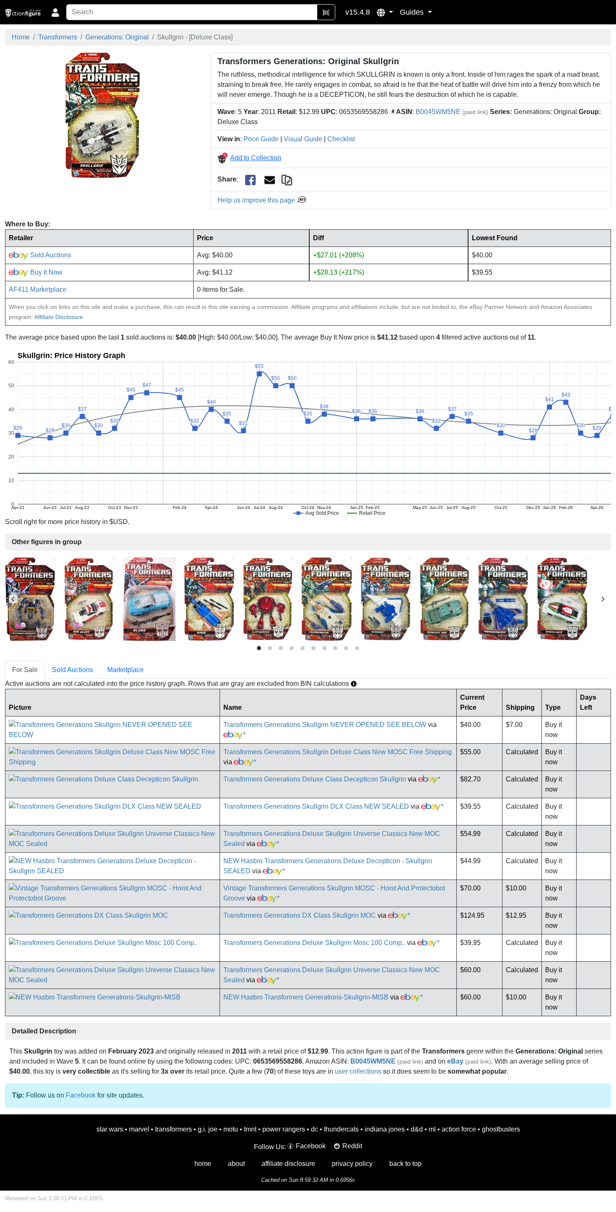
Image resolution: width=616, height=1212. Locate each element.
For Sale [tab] (25, 669)
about (236, 1163)
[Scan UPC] (326, 12)
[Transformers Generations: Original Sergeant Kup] (444, 598)
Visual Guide (303, 139)
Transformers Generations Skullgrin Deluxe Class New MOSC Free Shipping (337, 751)
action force (459, 1129)
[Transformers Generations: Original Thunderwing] (326, 598)
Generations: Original (117, 37)
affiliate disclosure (288, 1163)
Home (21, 37)
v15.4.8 (357, 12)
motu (230, 1129)
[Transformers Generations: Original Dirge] (209, 598)
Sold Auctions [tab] (72, 669)
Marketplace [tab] (125, 669)
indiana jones (385, 1129)
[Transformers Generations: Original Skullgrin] (102, 115)
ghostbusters (501, 1129)
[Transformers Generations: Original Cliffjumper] (268, 598)
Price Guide (261, 139)
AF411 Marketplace (38, 289)
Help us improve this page (257, 200)
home (202, 1163)
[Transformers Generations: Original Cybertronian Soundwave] (30, 598)
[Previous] (13, 599)
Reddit (352, 1146)
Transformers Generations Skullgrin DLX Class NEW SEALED (316, 806)
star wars (109, 1129)
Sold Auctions (49, 255)
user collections (358, 1071)
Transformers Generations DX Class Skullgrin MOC (299, 915)
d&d (417, 1129)
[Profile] (55, 12)
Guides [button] (413, 12)
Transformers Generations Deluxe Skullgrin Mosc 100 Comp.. (314, 942)
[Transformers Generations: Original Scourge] (385, 598)
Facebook (81, 1095)
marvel (139, 1129)
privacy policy (352, 1163)
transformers (173, 1129)
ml (432, 1129)
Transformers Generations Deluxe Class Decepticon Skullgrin (314, 779)
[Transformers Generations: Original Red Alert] (88, 598)
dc (314, 1129)
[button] (384, 12)
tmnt (250, 1129)
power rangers (283, 1129)
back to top (405, 1163)
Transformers (57, 37)
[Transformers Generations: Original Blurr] (149, 598)
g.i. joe (207, 1129)
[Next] (602, 599)
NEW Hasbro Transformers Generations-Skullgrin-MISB (305, 997)
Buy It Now (45, 272)
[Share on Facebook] (250, 179)
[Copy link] (287, 179)
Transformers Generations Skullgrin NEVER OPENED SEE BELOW (324, 724)
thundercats (341, 1129)
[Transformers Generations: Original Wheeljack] (562, 598)
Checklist (341, 139)
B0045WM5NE (438, 111)
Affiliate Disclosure (58, 317)
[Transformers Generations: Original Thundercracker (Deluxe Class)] (503, 598)
